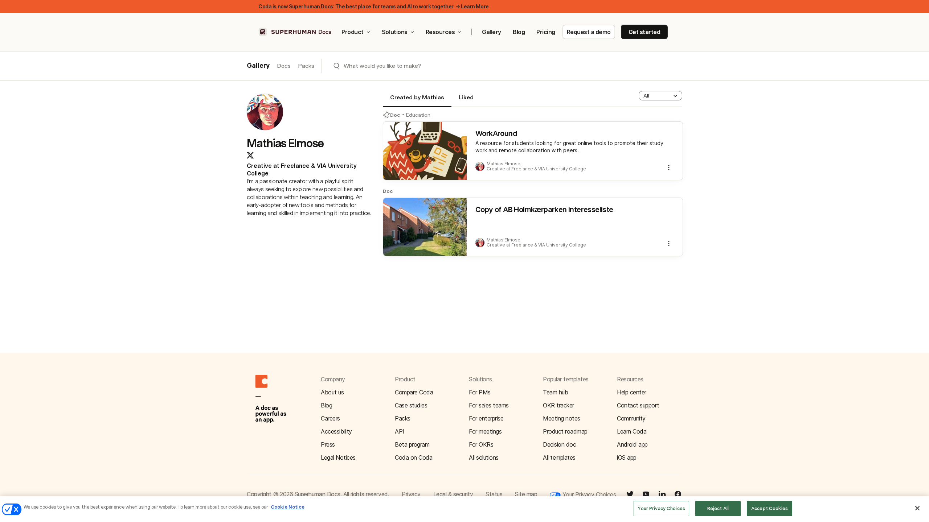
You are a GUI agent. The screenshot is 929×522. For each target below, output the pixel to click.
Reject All (718, 508)
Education (418, 115)
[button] (660, 95)
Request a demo (589, 32)
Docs (284, 65)
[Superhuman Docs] (295, 32)
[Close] (917, 508)
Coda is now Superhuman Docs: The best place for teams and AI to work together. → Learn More (373, 6)
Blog (519, 32)
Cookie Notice (287, 507)
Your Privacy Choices (588, 494)
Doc (395, 115)
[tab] (417, 100)
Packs (306, 65)
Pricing (545, 32)
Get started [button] (644, 32)
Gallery (491, 32)
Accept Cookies (769, 508)
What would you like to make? (382, 65)
